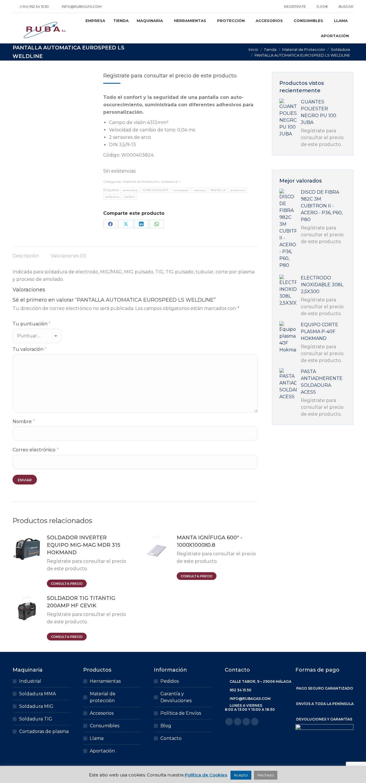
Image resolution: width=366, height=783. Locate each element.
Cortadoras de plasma (44, 731)
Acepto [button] (241, 775)
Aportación (102, 751)
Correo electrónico (36, 449)
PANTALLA (218, 190)
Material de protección (103, 697)
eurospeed (180, 190)
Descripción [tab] (26, 256)
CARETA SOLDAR (155, 190)
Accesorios (102, 713)
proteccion (238, 190)
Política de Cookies (206, 775)
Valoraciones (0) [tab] (68, 256)
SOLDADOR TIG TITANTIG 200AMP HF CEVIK (81, 602)
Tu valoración (30, 349)
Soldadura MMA (37, 693)
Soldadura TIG (35, 719)
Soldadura (169, 181)
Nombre (24, 421)
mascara (199, 190)
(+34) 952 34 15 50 (34, 6)
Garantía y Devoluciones (176, 697)
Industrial (30, 681)
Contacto (171, 738)
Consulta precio (67, 584)
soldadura (112, 196)
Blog (165, 725)
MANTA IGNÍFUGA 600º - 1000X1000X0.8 (209, 541)
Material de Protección (141, 181)
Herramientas (105, 681)
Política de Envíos (180, 713)
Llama (97, 738)
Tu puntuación (32, 324)
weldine (129, 196)
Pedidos (169, 681)
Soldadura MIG (36, 706)
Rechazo (265, 775)
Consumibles (104, 725)
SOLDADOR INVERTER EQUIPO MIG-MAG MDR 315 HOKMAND (83, 545)
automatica (130, 190)
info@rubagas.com (82, 6)
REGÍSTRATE (295, 6)
